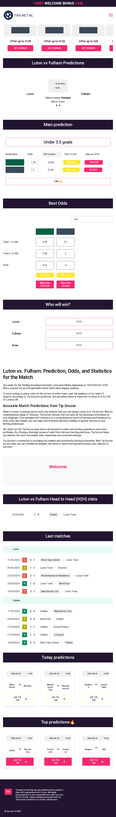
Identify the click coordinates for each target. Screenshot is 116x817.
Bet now (71, 162)
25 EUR (93, 169)
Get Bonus (20, 48)
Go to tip (17, 699)
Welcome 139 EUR (45, 284)
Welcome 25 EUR (66, 284)
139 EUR (93, 162)
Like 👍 (58, 181)
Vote (79, 321)
